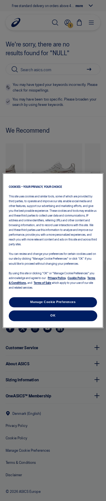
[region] (53, 250)
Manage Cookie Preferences (52, 302)
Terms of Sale (42, 282)
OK (52, 315)
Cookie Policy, (77, 278)
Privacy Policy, (57, 278)
